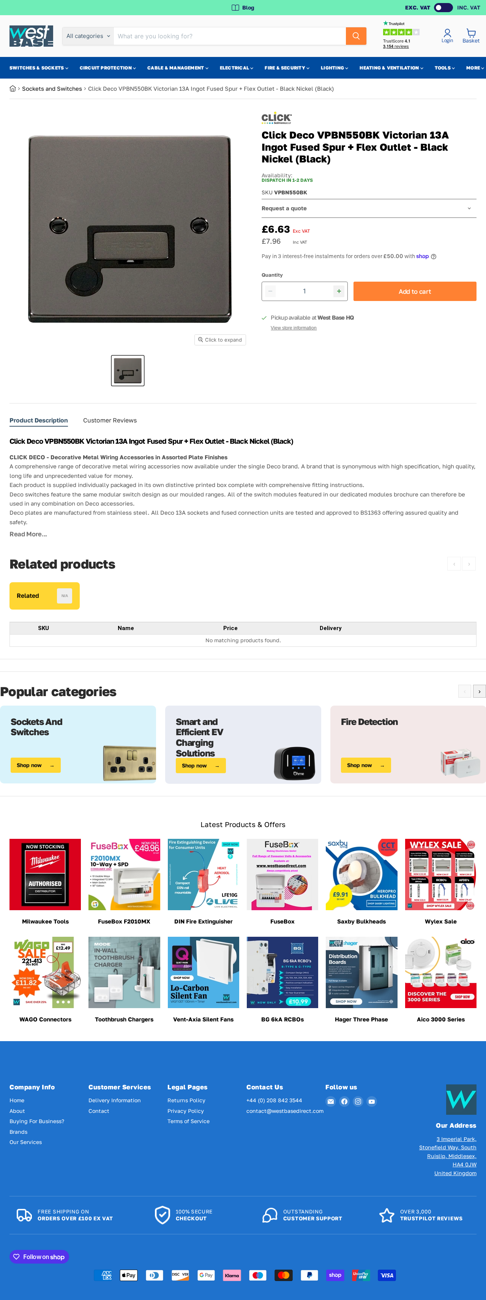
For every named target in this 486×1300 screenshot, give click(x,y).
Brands (18, 1131)
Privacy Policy (185, 1111)
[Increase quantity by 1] (338, 291)
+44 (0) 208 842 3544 (274, 1100)
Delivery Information (114, 1100)
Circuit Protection (106, 68)
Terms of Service (188, 1121)
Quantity (272, 275)
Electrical (235, 68)
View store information (294, 328)
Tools (443, 68)
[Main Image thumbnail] (128, 371)
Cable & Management (176, 68)
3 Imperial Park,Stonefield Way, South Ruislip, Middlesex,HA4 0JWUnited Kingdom (448, 1156)
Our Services (25, 1142)
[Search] (356, 36)
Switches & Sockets (37, 68)
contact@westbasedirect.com (284, 1111)
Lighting (333, 68)
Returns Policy (186, 1100)
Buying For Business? (36, 1121)
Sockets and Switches (52, 88)
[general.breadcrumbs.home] (15, 88)
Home (16, 1100)
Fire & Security (285, 68)
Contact (98, 1111)
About (17, 1111)
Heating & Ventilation (390, 68)
